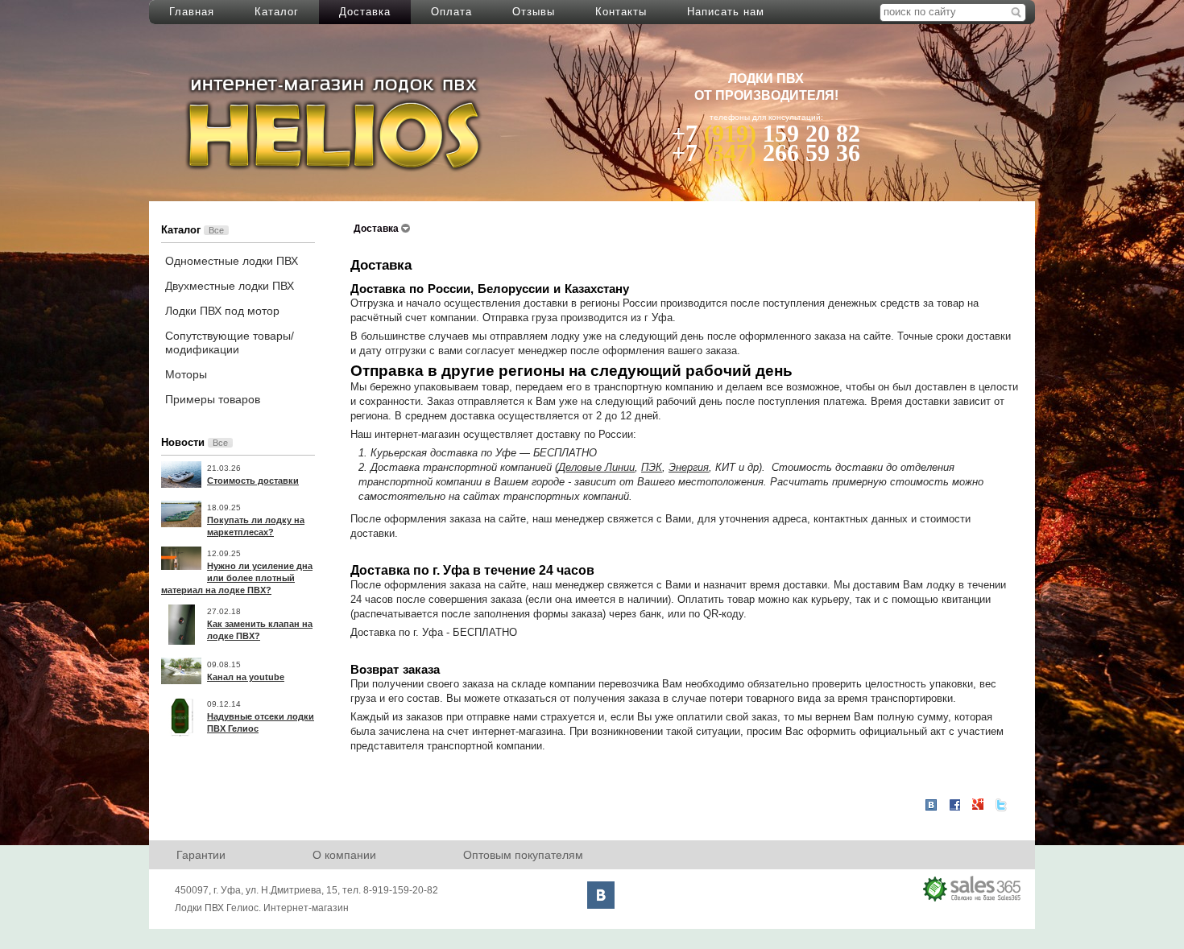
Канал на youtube (245, 677)
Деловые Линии (596, 467)
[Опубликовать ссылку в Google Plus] (977, 804)
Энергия (689, 467)
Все (216, 230)
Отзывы (533, 12)
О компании (344, 854)
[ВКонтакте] (601, 895)
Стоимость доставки (253, 480)
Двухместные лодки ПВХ (229, 285)
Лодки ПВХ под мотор (222, 310)
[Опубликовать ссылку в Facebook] (954, 804)
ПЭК (651, 467)
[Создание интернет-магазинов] (972, 889)
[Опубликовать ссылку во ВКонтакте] (931, 805)
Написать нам (725, 12)
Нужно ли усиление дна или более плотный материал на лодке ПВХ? (237, 578)
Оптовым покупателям (523, 854)
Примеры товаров (212, 399)
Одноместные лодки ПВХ (231, 260)
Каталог (277, 12)
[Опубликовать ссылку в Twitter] (1001, 804)
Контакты (621, 12)
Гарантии (201, 854)
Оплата (451, 12)
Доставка (365, 12)
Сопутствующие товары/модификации (229, 342)
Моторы (186, 374)
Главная (191, 12)
